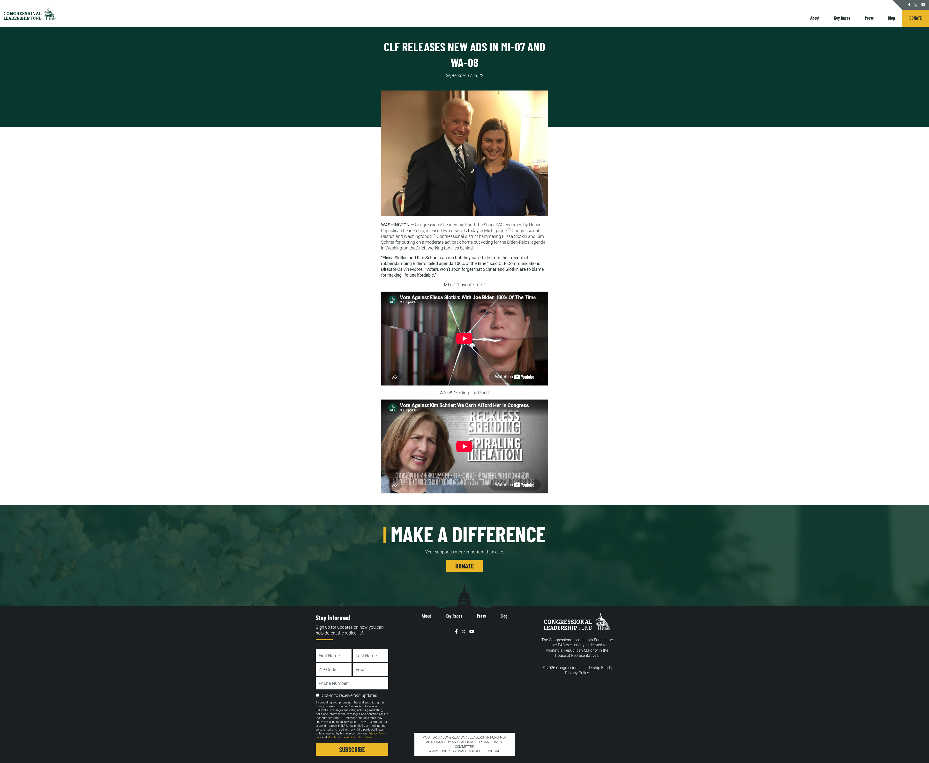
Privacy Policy (577, 673)
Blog (891, 18)
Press (869, 18)
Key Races (842, 18)
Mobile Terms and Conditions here (350, 737)
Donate (915, 18)
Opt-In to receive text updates (349, 695)
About (814, 18)
